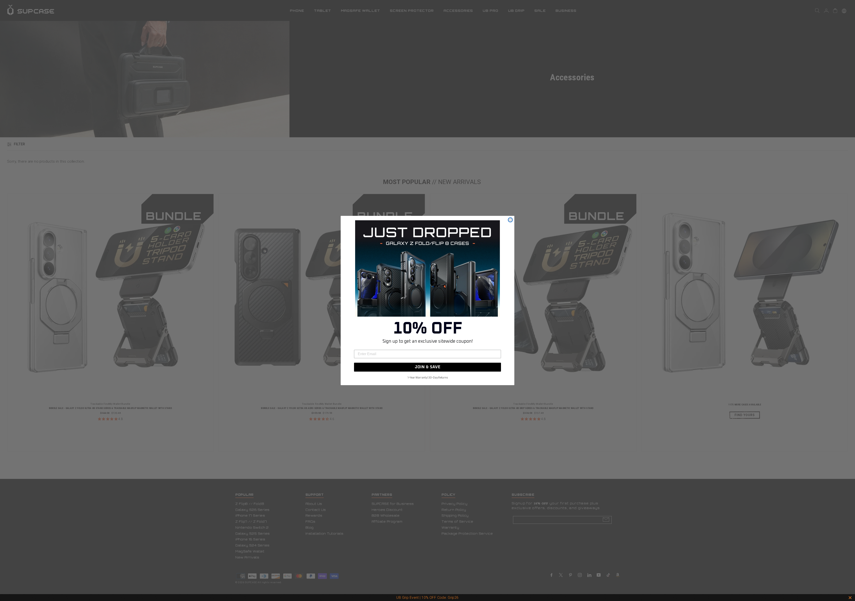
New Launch (447, 597)
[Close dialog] (510, 220)
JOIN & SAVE (427, 367)
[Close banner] (850, 597)
